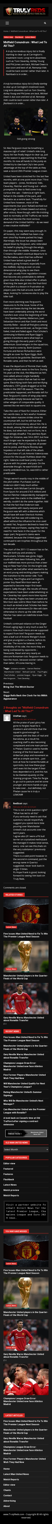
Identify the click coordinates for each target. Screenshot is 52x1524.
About (6, 1506)
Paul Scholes (9, 675)
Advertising (9, 1501)
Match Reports (11, 1195)
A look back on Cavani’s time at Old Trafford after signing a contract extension (21, 1121)
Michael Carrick (29, 672)
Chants (7, 1490)
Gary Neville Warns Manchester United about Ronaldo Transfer (26, 998)
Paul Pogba (42, 672)
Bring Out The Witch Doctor (18, 685)
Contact (7, 1495)
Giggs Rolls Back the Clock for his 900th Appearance (25, 695)
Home (6, 1469)
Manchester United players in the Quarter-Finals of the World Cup (26, 956)
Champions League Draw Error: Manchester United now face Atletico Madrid (23, 1066)
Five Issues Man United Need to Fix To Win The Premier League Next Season (26, 914)
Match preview (11, 1190)
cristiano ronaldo (18, 668)
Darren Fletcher (33, 668)
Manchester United (12, 672)
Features (8, 1174)
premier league (23, 675)
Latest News (30, 37)
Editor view (8, 37)
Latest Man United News (16, 1474)
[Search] (45, 23)
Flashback (19, 37)
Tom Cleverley (24, 678)
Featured (8, 1169)
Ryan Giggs (37, 675)
